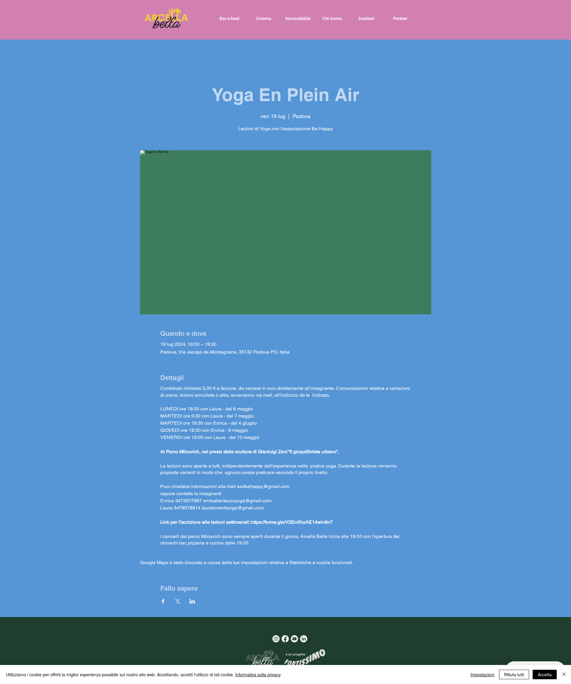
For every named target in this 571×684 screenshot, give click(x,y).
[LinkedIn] (303, 638)
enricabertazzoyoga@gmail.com (237, 500)
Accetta (545, 674)
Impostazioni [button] (482, 674)
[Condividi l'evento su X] (178, 601)
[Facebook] (285, 638)
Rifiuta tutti (514, 674)
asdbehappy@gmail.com (263, 486)
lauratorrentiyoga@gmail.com (233, 508)
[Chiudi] (563, 674)
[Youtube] (294, 638)
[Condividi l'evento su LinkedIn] (192, 601)
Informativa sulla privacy (258, 674)
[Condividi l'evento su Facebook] (163, 601)
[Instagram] (276, 638)
